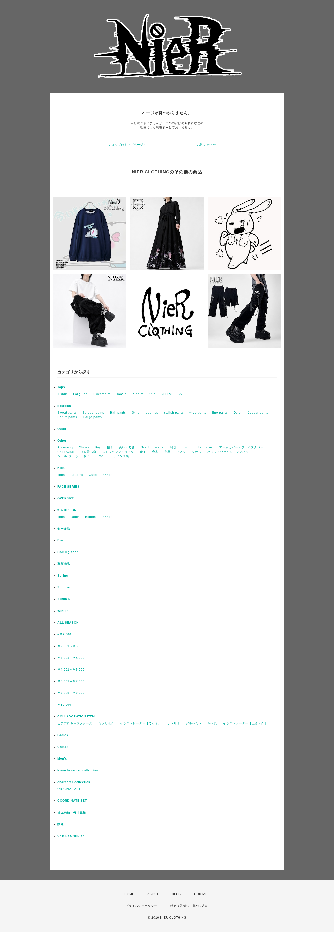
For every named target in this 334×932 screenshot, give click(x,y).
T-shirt (62, 394)
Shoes (84, 447)
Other (238, 412)
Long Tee (80, 394)
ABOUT (153, 894)
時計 (173, 447)
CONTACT (202, 894)
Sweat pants (67, 412)
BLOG (176, 894)
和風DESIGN (67, 510)
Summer (64, 587)
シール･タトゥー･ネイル (75, 456)
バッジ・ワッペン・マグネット (229, 452)
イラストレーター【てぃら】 (140, 723)
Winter (62, 611)
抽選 (60, 824)
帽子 (110, 447)
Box (60, 540)
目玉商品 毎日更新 (71, 812)
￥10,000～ (66, 704)
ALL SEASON (68, 622)
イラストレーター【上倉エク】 (245, 723)
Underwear (66, 452)
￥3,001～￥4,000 (71, 657)
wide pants (197, 412)
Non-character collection (77, 770)
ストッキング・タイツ (118, 452)
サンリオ (173, 723)
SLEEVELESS (171, 394)
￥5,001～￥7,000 (71, 681)
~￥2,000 (64, 634)
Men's (62, 758)
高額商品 (63, 564)
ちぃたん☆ (106, 723)
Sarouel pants (93, 412)
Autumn (63, 599)
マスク (181, 452)
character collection (73, 782)
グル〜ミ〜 (194, 723)
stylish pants (174, 412)
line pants (220, 412)
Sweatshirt (101, 394)
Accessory (65, 447)
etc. (101, 456)
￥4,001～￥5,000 (71, 669)
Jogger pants (258, 412)
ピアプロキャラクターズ (74, 723)
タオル (196, 452)
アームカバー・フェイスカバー (241, 447)
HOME (129, 894)
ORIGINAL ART (69, 789)
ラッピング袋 (119, 456)
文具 (167, 452)
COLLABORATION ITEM (76, 716)
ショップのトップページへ (127, 144)
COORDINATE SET (72, 800)
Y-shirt (138, 394)
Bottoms (64, 406)
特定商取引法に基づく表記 (189, 906)
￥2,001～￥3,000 (71, 646)
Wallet (160, 447)
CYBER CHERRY (70, 836)
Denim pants (67, 417)
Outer (62, 429)
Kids (61, 468)
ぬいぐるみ (127, 447)
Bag (98, 447)
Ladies (62, 735)
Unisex (63, 747)
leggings (151, 412)
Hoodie (121, 394)
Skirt (135, 412)
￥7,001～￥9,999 (71, 693)
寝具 (155, 452)
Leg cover (205, 447)
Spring (62, 575)
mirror (187, 447)
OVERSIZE (65, 498)
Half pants (118, 412)
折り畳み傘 (88, 452)
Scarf (145, 447)
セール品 (63, 528)
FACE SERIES (68, 486)
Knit (152, 394)
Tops (61, 387)
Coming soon (67, 552)
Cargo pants (92, 417)
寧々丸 (212, 723)
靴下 (143, 452)
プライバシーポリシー (141, 906)
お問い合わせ (206, 144)
